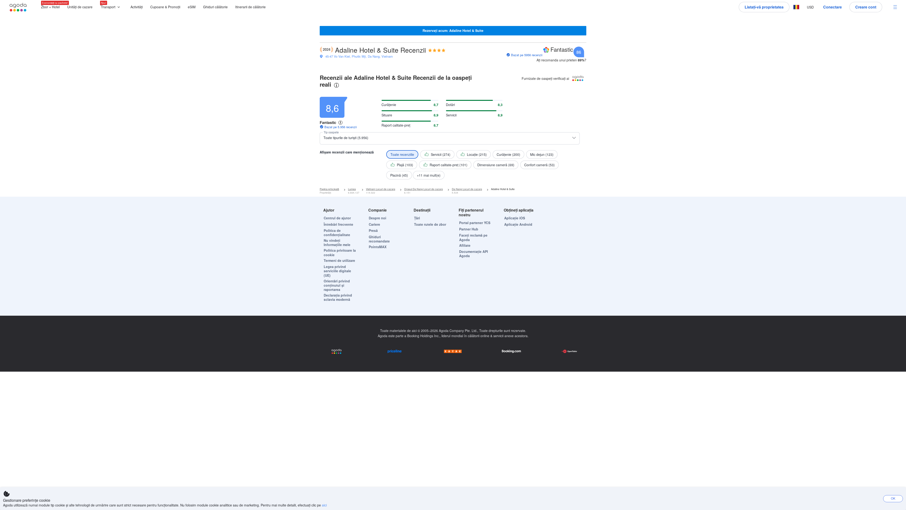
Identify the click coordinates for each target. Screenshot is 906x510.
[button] (111, 7)
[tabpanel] (453, 136)
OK (893, 498)
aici (324, 505)
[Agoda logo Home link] (18, 7)
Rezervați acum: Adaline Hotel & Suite (453, 30)
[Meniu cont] (895, 7)
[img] (436, 50)
